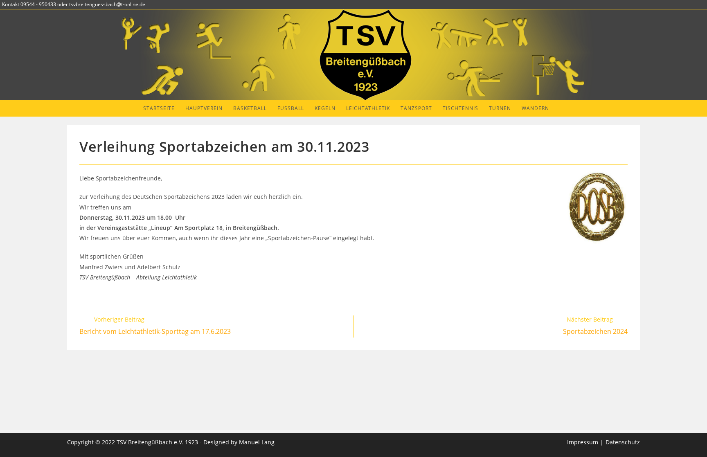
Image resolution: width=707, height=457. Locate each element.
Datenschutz (623, 442)
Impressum (582, 442)
